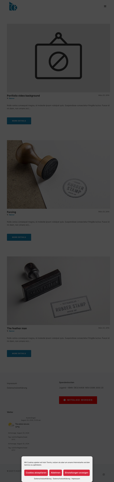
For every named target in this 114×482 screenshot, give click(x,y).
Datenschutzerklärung (42, 479)
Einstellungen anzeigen (76, 472)
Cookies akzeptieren (36, 472)
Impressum (76, 479)
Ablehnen (55, 472)
